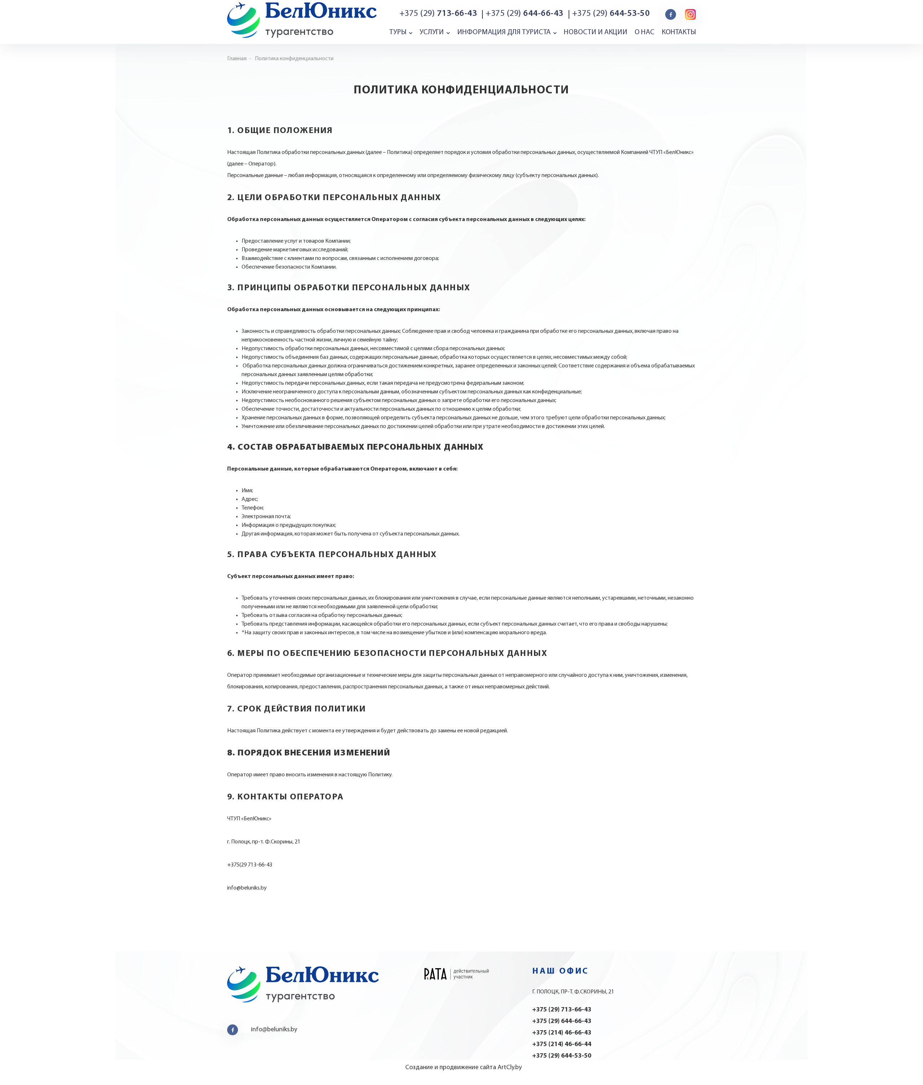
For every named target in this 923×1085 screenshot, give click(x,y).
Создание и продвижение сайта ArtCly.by (463, 1067)
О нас (644, 32)
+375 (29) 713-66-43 (561, 1010)
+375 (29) (438, 13)
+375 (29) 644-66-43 (561, 1021)
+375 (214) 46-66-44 (561, 1044)
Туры (397, 32)
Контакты (679, 32)
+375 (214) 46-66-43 (561, 1033)
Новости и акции (595, 32)
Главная (237, 59)
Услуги (432, 32)
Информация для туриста (504, 32)
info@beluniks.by (274, 1030)
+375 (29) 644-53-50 (561, 1056)
